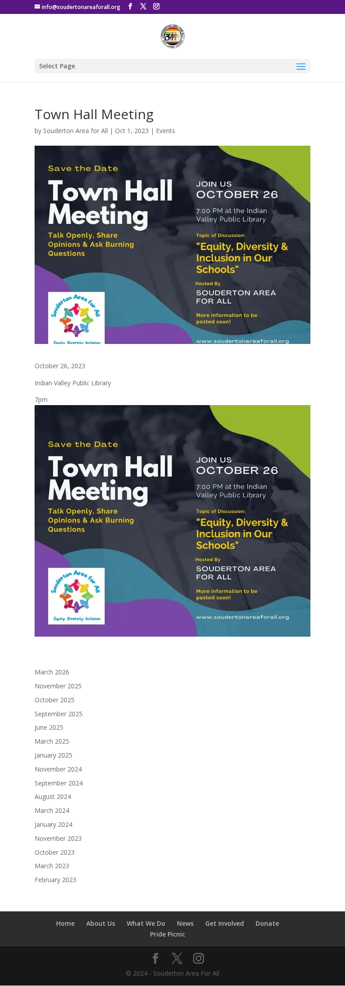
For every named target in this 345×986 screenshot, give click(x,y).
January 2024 (53, 824)
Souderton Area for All (75, 130)
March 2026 (52, 672)
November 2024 (58, 769)
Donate (267, 923)
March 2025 (52, 741)
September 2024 (59, 783)
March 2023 (52, 865)
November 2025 (58, 686)
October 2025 (55, 700)
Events (165, 130)
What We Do (146, 923)
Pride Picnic (167, 934)
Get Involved (224, 923)
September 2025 (59, 713)
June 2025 (49, 727)
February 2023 (55, 879)
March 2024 (52, 810)
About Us (100, 923)
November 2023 (58, 838)
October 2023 (55, 852)
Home (65, 923)
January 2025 (53, 755)
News (185, 923)
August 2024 (53, 796)
